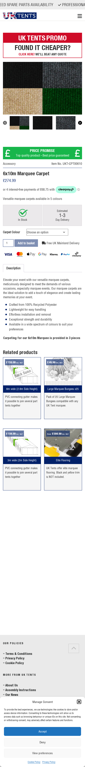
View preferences (42, 753)
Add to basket (26, 243)
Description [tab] (13, 268)
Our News (11, 695)
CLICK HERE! (27, 54)
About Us (11, 685)
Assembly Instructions (20, 690)
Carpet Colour (11, 232)
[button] (79, 702)
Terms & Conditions (18, 654)
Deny (43, 742)
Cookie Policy (34, 761)
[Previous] (5, 123)
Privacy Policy (48, 761)
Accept (43, 731)
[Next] (80, 123)
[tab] (7, 630)
